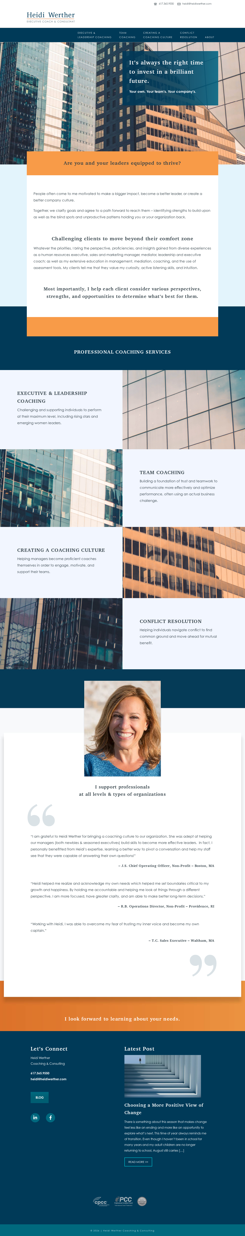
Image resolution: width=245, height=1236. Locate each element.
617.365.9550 (166, 3)
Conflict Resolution (171, 621)
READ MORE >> (138, 1161)
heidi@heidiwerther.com (197, 3)
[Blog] (162, 1076)
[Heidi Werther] (51, 17)
